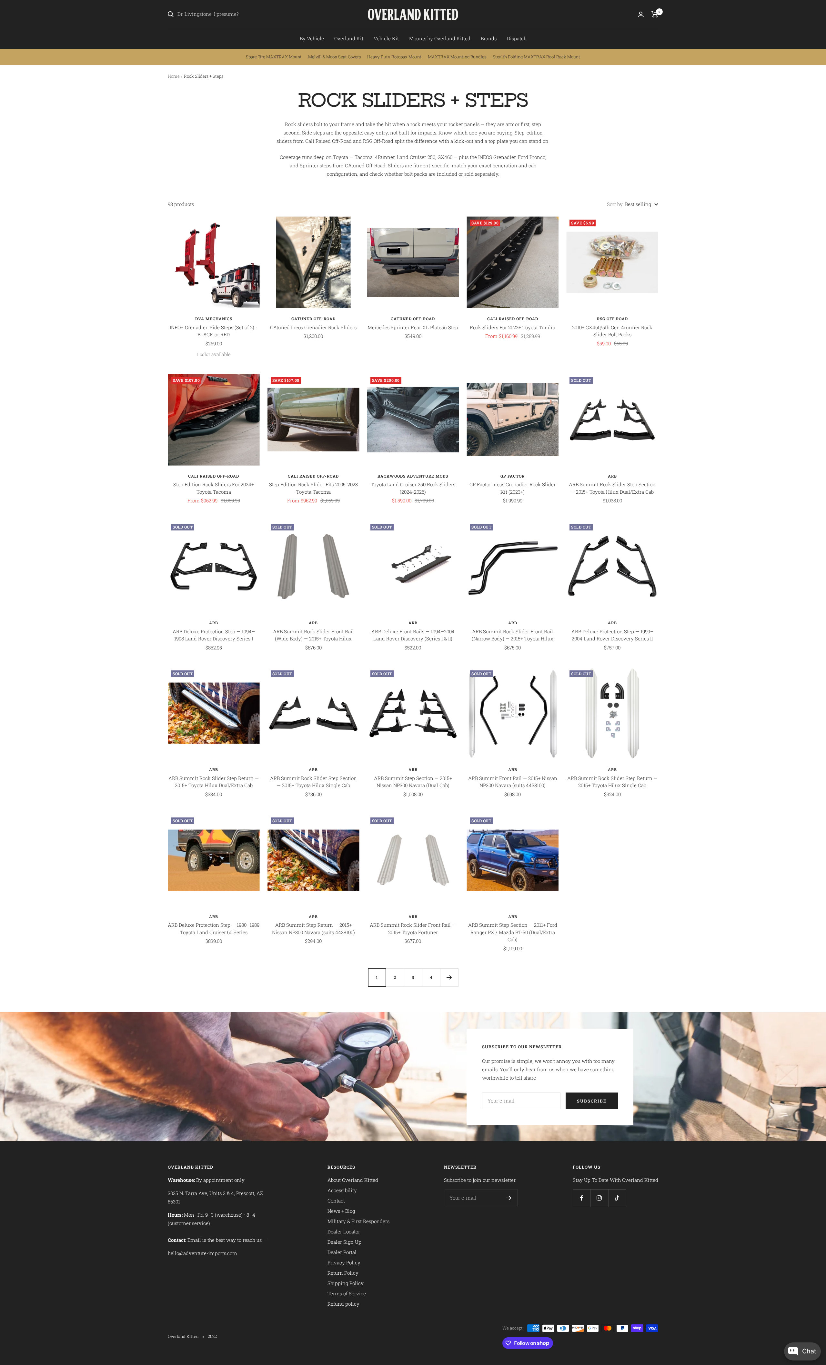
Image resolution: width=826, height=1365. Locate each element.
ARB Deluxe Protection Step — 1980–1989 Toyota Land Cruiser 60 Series (213, 928)
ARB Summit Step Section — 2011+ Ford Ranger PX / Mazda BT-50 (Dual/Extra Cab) (512, 932)
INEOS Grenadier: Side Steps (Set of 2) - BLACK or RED (213, 331)
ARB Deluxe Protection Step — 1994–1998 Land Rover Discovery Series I (214, 635)
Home (174, 76)
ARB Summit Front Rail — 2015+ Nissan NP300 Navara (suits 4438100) (512, 782)
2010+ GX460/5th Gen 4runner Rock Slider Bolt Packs (612, 331)
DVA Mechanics (213, 318)
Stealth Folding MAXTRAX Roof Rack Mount (536, 57)
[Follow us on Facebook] (581, 1198)
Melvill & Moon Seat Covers (334, 57)
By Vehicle (312, 38)
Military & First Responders (358, 1221)
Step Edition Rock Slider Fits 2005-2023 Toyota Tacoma (313, 488)
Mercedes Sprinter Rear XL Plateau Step (413, 327)
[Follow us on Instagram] (599, 1198)
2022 (212, 1336)
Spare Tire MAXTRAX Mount (274, 57)
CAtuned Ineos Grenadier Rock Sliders (313, 327)
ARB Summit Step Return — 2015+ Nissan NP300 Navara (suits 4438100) (313, 928)
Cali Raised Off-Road (512, 318)
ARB (612, 476)
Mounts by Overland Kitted (439, 38)
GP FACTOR (512, 476)
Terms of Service (346, 1293)
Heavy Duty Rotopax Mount (394, 57)
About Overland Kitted (352, 1180)
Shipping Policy (345, 1283)
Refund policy (343, 1304)
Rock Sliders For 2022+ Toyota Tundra (512, 327)
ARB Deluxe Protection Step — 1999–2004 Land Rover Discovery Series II (612, 635)
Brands (489, 38)
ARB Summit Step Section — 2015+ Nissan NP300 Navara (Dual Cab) (413, 782)
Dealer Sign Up (344, 1242)
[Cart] (654, 14)
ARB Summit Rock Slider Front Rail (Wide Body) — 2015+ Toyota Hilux (313, 635)
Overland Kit (348, 38)
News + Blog (341, 1211)
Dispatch (517, 38)
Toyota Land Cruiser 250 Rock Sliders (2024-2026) (413, 488)
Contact (336, 1200)
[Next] (449, 977)
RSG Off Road (612, 318)
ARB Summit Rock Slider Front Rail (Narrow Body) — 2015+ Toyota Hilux (512, 635)
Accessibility (342, 1190)
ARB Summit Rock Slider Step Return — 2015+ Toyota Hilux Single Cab (612, 782)
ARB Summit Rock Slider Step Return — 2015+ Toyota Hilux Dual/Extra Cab (213, 782)
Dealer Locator (343, 1231)
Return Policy (342, 1273)
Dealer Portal (342, 1252)
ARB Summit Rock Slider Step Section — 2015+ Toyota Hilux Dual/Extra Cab (612, 488)
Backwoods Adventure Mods (413, 476)
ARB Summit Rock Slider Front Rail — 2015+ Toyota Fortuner (413, 928)
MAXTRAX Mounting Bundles (457, 57)
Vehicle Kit (386, 38)
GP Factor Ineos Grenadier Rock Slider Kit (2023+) (512, 488)
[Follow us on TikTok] (617, 1198)
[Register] (508, 1198)
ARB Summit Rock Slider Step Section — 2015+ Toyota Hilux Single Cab (313, 782)
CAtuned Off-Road (313, 318)
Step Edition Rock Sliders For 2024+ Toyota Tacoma (213, 488)
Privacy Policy (343, 1262)
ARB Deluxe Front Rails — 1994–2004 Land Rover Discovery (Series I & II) (413, 635)
